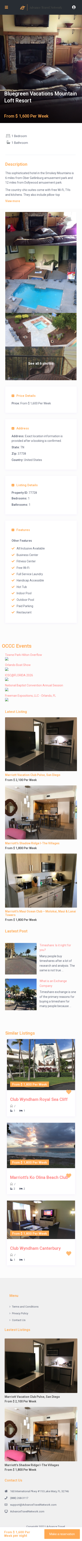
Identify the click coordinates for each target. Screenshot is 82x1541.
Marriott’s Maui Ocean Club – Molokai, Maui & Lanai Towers (40, 913)
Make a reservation (62, 1534)
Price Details (26, 396)
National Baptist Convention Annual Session (34, 685)
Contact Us (18, 1320)
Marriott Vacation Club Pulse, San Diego (32, 775)
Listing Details (27, 485)
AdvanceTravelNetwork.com (27, 1511)
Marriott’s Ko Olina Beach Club (39, 1177)
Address (22, 428)
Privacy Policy (20, 1313)
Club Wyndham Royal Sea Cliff (39, 1099)
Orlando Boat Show (18, 665)
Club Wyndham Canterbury (35, 1248)
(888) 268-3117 (19, 1498)
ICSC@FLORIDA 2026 (19, 675)
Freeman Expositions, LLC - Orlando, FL (30, 695)
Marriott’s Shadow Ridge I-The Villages (32, 843)
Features (23, 530)
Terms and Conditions (25, 1306)
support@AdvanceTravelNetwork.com (33, 1504)
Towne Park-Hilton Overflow (23, 655)
